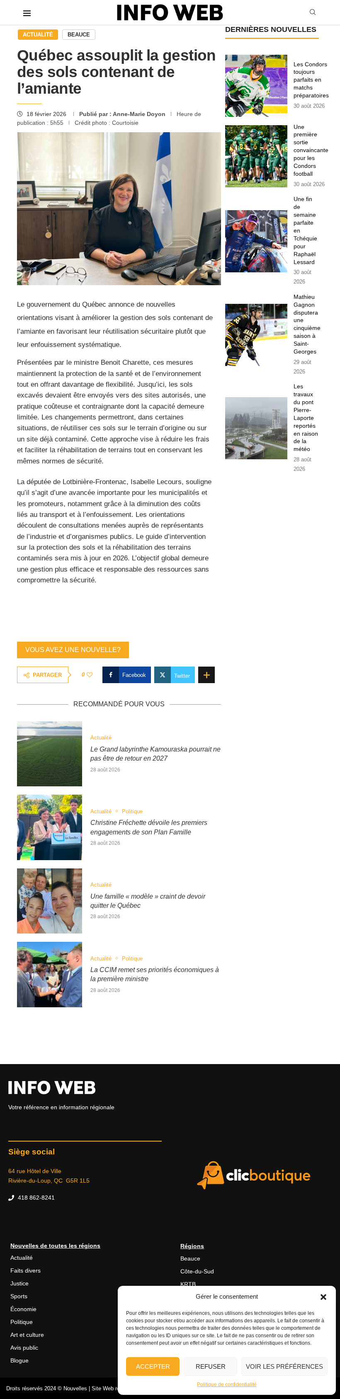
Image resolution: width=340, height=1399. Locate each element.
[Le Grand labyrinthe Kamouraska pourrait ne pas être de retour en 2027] (49, 753)
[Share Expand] (206, 675)
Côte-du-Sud (197, 1271)
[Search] (312, 12)
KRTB (188, 1284)
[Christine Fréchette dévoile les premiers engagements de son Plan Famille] (49, 827)
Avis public (24, 1347)
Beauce (79, 35)
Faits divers (25, 1270)
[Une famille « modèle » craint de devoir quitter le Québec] (49, 900)
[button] (323, 1296)
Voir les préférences (284, 1366)
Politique (21, 1322)
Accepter (153, 1366)
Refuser (211, 1366)
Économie (23, 1309)
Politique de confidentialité (227, 1384)
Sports (18, 1296)
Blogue (19, 1360)
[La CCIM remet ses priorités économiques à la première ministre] (49, 974)
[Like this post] (89, 675)
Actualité (38, 35)
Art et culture (27, 1334)
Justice (19, 1283)
